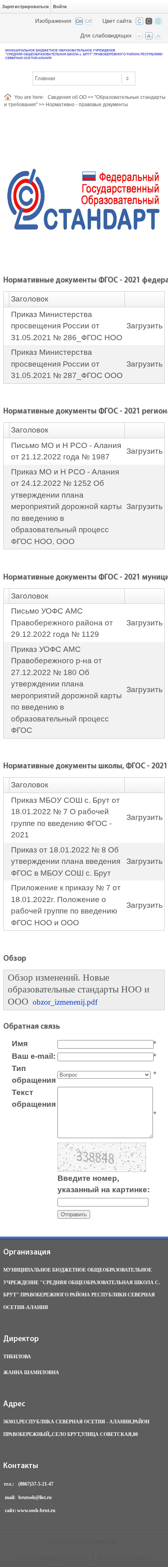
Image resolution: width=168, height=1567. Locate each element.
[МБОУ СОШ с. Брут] (84, 53)
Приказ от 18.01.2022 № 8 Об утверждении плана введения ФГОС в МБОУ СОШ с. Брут (65, 861)
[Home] (9, 97)
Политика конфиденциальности (51, 1558)
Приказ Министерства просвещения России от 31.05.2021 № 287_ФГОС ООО (67, 364)
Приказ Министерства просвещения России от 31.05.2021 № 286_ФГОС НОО (66, 326)
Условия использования (126, 1558)
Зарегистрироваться (25, 6)
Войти (60, 6)
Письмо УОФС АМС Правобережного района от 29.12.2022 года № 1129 (62, 622)
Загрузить (144, 325)
